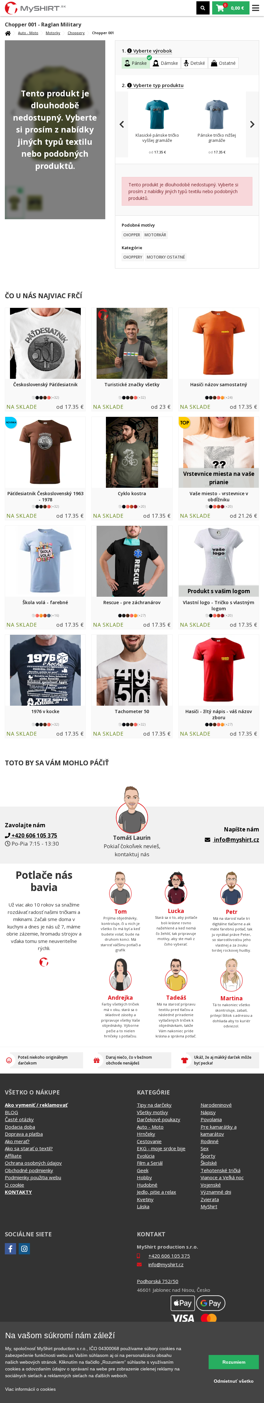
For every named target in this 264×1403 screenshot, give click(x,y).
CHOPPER (131, 235)
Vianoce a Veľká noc (222, 1177)
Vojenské (211, 1185)
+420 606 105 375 (169, 1255)
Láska (143, 1206)
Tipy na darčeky (154, 1105)
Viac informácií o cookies (30, 1389)
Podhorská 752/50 (157, 1281)
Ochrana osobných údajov (33, 1163)
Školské (209, 1163)
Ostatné (227, 63)
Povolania (211, 1119)
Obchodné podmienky (29, 1170)
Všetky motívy (152, 1112)
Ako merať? (17, 1141)
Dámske (169, 63)
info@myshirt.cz (236, 839)
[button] (231, 8)
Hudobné (147, 1185)
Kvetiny (145, 1199)
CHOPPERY (132, 257)
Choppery (76, 32)
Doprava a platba (24, 1134)
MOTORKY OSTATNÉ (166, 257)
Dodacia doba (20, 1126)
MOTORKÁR (155, 235)
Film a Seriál (150, 1163)
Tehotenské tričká (220, 1170)
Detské (197, 63)
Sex (205, 1148)
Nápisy (208, 1112)
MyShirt (209, 1206)
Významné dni (216, 1192)
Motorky (53, 32)
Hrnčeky (146, 1134)
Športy (208, 1156)
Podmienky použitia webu (33, 1177)
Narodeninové (216, 1105)
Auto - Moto (28, 32)
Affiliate (13, 1156)
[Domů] (8, 33)
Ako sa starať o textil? (29, 1148)
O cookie (14, 1185)
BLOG (11, 1112)
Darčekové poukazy (158, 1119)
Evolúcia (146, 1156)
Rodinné (210, 1141)
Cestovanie (149, 1141)
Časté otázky (19, 1119)
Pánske (139, 63)
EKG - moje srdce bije (161, 1148)
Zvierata (210, 1199)
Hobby (144, 1177)
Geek (142, 1170)
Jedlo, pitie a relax (156, 1192)
